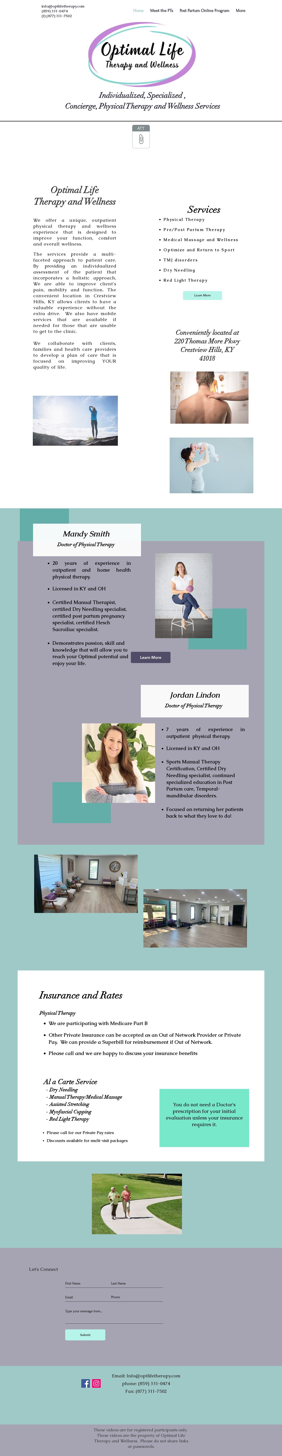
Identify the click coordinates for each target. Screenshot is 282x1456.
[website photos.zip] (141, 137)
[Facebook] (85, 1383)
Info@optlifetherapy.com (153, 1376)
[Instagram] (96, 1383)
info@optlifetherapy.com (63, 6)
